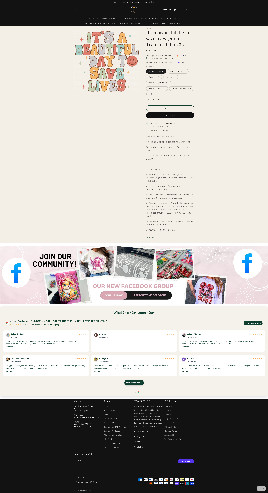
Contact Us (169, 411)
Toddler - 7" (154, 77)
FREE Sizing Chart (112, 447)
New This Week (111, 411)
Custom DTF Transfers (114, 423)
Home (107, 407)
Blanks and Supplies (113, 435)
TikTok (137, 442)
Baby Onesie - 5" (178, 71)
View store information (158, 130)
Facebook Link (141, 431)
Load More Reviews (134, 382)
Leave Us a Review (253, 323)
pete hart (103, 334)
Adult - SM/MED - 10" (158, 83)
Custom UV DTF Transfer (115, 427)
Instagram (139, 436)
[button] (76, 9)
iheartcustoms (85, 490)
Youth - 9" (171, 77)
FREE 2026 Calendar (113, 443)
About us (168, 407)
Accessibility (170, 435)
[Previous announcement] (74, 2)
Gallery (167, 415)
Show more (9, 346)
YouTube (138, 447)
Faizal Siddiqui (17, 334)
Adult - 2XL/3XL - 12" (181, 89)
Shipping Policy (171, 419)
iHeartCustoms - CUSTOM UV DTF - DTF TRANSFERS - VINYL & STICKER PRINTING (58, 321)
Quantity (149, 94)
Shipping (149, 58)
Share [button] (151, 237)
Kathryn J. (103, 359)
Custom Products (112, 431)
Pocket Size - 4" (156, 71)
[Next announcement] (193, 2)
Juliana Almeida (194, 334)
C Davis (190, 359)
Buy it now (170, 115)
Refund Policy (170, 431)
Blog (106, 415)
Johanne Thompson (20, 359)
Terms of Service (171, 423)
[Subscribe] (114, 461)
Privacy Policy (170, 427)
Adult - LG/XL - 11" (157, 89)
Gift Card (108, 439)
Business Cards (111, 419)
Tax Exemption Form (173, 439)
